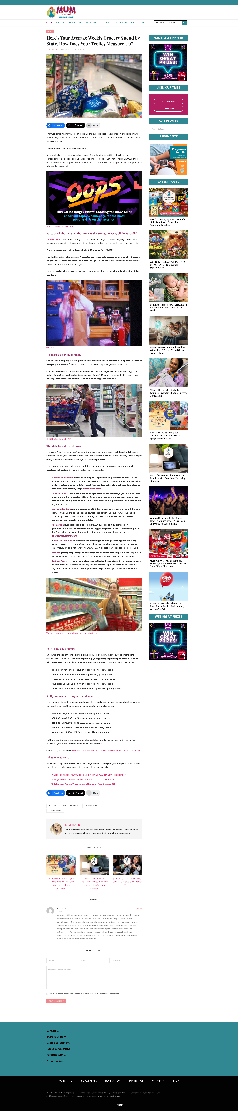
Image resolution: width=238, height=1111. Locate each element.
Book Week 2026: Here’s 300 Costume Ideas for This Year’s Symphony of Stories (61, 881)
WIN (133, 23)
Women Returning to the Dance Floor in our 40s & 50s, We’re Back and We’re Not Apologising (167, 520)
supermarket (55, 810)
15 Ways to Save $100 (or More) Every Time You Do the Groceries (82, 779)
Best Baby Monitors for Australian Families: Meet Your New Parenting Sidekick (94, 881)
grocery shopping (70, 806)
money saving (91, 806)
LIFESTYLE (91, 23)
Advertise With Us (56, 1054)
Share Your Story (56, 1036)
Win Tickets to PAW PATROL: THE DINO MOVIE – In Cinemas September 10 (167, 265)
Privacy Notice (54, 1060)
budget (52, 806)
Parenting (75, 23)
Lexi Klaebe (52, 49)
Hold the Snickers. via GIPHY (59, 439)
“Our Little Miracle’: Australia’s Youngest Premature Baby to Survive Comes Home (168, 392)
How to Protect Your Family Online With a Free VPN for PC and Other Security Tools (167, 350)
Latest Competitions (58, 1048)
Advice (50, 31)
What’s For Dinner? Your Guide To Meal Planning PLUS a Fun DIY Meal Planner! (88, 774)
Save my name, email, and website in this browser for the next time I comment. (84, 994)
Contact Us (53, 1030)
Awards (60, 23)
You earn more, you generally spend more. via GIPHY (71, 633)
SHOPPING (121, 23)
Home (49, 23)
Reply (139, 908)
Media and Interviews (58, 1042)
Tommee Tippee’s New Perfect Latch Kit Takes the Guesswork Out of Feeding (168, 307)
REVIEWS (106, 23)
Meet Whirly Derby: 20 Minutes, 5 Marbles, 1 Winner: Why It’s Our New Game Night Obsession (168, 563)
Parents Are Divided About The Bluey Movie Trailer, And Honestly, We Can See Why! (167, 606)
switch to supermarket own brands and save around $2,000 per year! (106, 750)
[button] (190, 20)
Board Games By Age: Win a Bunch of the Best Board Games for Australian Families (167, 222)
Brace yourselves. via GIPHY (59, 226)
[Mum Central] (61, 14)
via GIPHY (51, 347)
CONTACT (145, 23)
